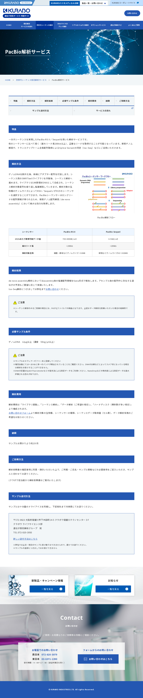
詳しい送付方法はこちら (25, 538)
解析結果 (49, 100)
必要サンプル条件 (70, 100)
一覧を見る (47, 589)
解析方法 (31, 100)
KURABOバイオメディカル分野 (64, 3)
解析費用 (92, 100)
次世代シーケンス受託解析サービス (31, 80)
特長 (16, 100)
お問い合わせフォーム (20, 412)
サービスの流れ (103, 110)
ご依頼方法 (124, 100)
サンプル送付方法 (40, 110)
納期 (108, 100)
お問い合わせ (52, 289)
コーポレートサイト (123, 3)
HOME (9, 25)
